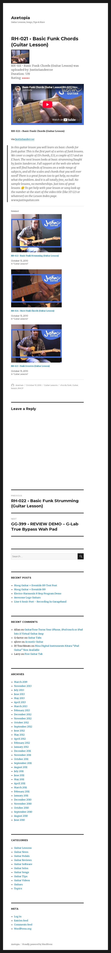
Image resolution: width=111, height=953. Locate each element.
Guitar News (21, 852)
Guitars (18, 884)
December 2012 (22, 714)
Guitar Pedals (22, 856)
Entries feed (21, 920)
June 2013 (19, 694)
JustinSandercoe (24, 139)
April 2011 (19, 783)
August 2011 (20, 767)
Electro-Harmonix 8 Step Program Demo (37, 593)
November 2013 (23, 686)
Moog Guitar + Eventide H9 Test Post (35, 585)
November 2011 (22, 755)
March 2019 (20, 681)
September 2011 (23, 763)
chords (63, 385)
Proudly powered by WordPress (37, 944)
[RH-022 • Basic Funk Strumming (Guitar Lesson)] (49, 233)
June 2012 (19, 730)
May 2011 (19, 779)
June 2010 (19, 819)
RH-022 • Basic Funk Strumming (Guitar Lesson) (35, 256)
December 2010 (23, 799)
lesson (14, 388)
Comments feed (23, 924)
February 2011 (21, 791)
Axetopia (20, 17)
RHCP (20, 388)
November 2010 (23, 803)
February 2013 (22, 710)
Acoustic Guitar (34, 641)
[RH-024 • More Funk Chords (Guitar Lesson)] (49, 288)
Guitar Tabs (34, 637)
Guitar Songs (21, 872)
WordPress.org (22, 928)
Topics (18, 888)
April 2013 (20, 702)
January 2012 (21, 746)
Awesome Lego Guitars (27, 597)
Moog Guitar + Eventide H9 (30, 589)
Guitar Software (23, 864)
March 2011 (20, 787)
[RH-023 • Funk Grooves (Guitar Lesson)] (49, 343)
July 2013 (19, 690)
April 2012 (20, 738)
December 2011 (22, 750)
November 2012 (23, 718)
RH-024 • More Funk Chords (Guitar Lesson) (32, 311)
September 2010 (23, 811)
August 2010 (21, 815)
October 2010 (21, 807)
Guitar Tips (20, 876)
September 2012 (23, 726)
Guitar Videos (22, 880)
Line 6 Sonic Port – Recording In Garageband (40, 601)
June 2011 (19, 775)
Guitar (75, 385)
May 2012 (19, 734)
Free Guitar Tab (33, 653)
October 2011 (21, 759)
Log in (17, 916)
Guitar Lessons (51, 385)
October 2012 (21, 722)
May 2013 (19, 698)
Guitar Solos (21, 868)
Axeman (19, 385)
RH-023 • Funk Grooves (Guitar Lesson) (30, 366)
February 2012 (22, 742)
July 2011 (19, 771)
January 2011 (21, 795)
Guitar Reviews (23, 860)
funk (69, 385)
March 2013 (20, 706)
